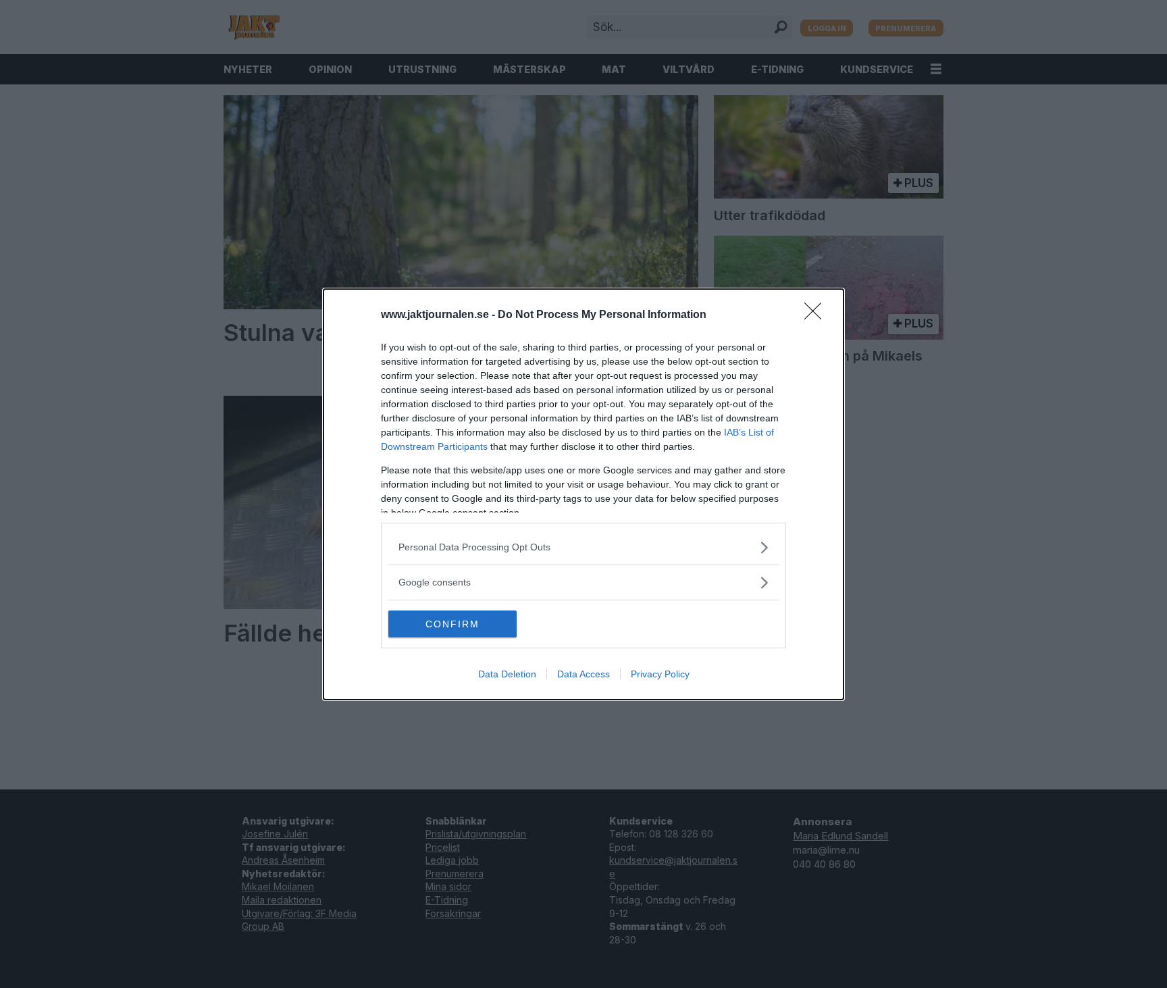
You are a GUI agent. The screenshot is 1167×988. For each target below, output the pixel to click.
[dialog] (583, 494)
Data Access (583, 674)
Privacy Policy (660, 674)
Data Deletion (507, 674)
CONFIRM (452, 624)
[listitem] (583, 547)
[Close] (817, 315)
